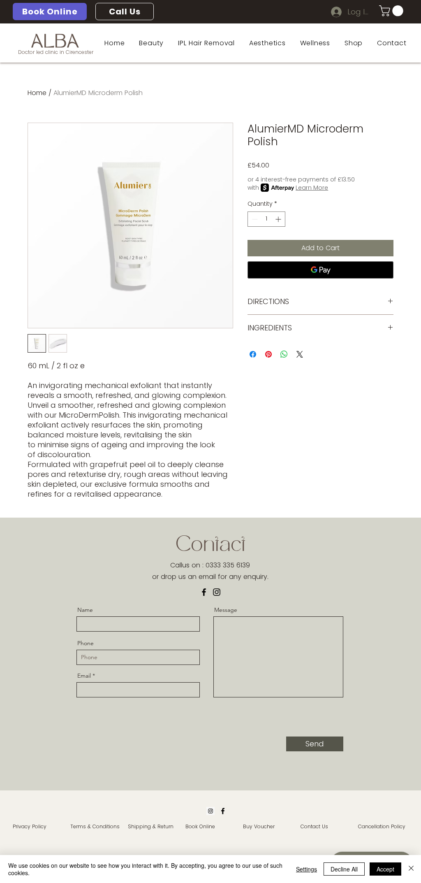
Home (37, 93)
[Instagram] (217, 592)
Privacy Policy (29, 826)
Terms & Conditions (95, 826)
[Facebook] (204, 592)
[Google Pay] (320, 270)
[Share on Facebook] (253, 354)
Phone (85, 643)
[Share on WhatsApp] (284, 354)
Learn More (312, 188)
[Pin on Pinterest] (268, 354)
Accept (385, 869)
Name (85, 610)
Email (84, 676)
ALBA (55, 43)
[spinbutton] (266, 219)
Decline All (344, 869)
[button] (392, 10)
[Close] (411, 869)
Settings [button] (306, 869)
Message (225, 610)
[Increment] (279, 219)
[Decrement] (254, 219)
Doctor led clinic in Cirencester (55, 52)
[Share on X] (300, 354)
